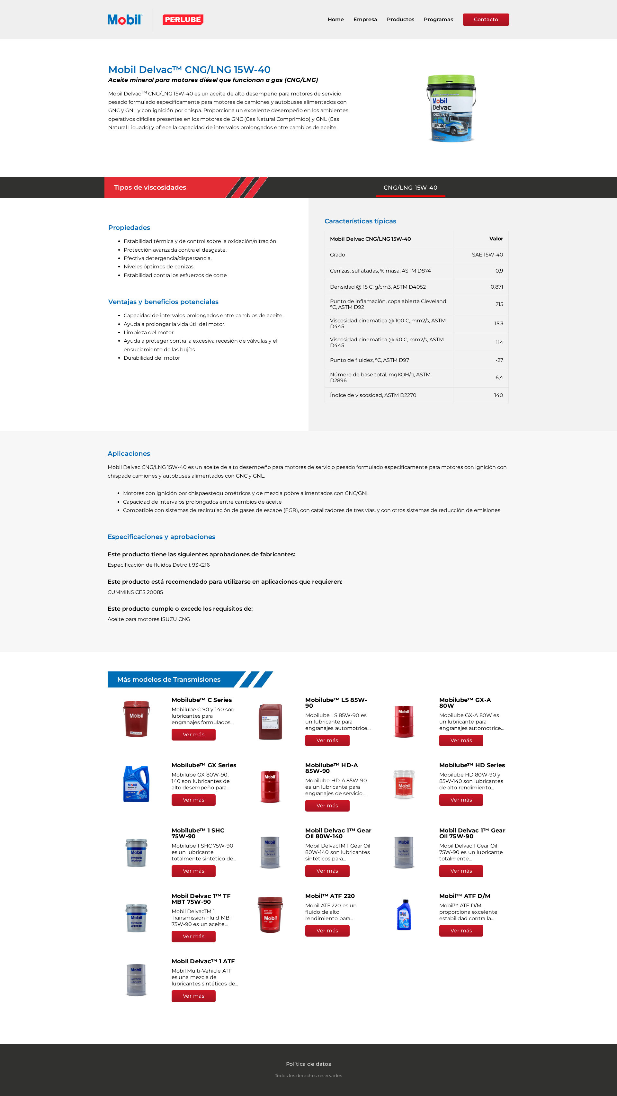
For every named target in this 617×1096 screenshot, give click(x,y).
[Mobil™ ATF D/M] (404, 915)
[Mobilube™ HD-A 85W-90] (270, 787)
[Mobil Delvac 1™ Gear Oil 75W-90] (404, 852)
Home (336, 19)
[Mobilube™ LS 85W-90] (270, 722)
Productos (400, 19)
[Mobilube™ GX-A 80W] (404, 722)
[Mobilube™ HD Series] (404, 784)
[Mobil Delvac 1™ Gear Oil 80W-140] (270, 852)
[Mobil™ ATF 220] (270, 915)
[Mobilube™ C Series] (136, 719)
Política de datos (308, 1064)
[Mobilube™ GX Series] (136, 784)
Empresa (365, 19)
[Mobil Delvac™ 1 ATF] (136, 980)
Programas (438, 19)
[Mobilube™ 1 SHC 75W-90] (136, 852)
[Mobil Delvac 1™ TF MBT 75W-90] (136, 918)
